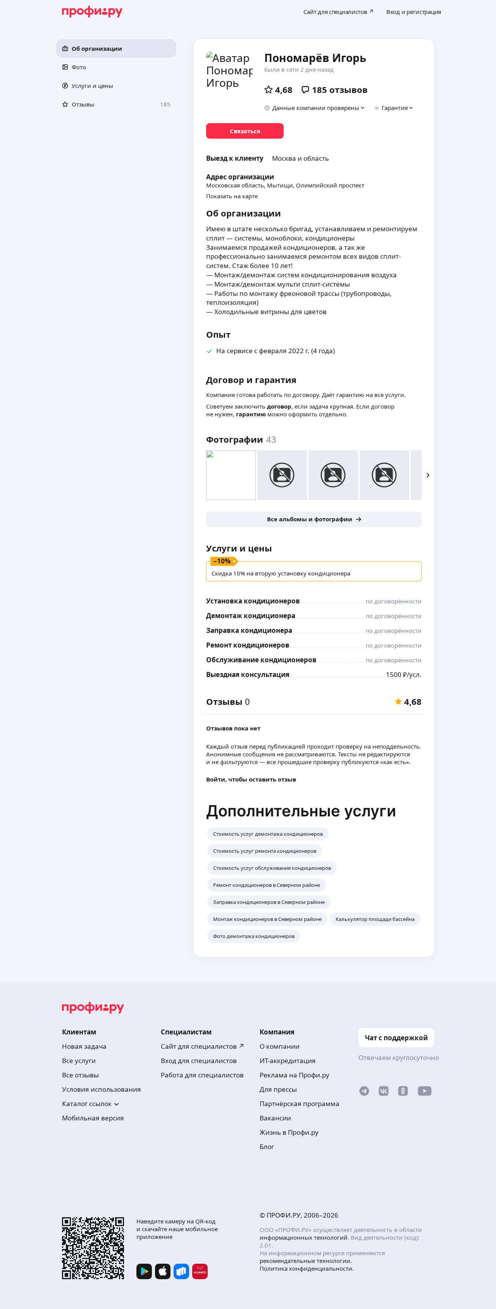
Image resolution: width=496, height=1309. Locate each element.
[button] (116, 48)
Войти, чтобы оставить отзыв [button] (251, 779)
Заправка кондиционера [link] (249, 630)
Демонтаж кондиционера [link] (250, 615)
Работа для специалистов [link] (202, 1074)
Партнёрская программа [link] (299, 1103)
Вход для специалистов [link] (199, 1060)
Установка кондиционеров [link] (253, 600)
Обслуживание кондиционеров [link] (261, 659)
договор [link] (279, 406)
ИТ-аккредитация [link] (288, 1060)
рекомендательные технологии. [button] (306, 1260)
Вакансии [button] (275, 1117)
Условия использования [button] (101, 1089)
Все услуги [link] (79, 1060)
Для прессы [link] (278, 1089)
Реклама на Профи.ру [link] (294, 1074)
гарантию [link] (251, 414)
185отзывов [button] (340, 89)
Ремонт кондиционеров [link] (247, 645)
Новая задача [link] (84, 1046)
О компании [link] (280, 1046)
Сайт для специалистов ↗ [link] (203, 1046)
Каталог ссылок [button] (87, 1103)
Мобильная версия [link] (93, 1117)
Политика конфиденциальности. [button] (307, 1268)
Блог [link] (267, 1146)
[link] (245, 131)
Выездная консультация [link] (247, 674)
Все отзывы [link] (80, 1074)
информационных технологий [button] (304, 1237)
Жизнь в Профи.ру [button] (289, 1132)
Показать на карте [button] (232, 196)
